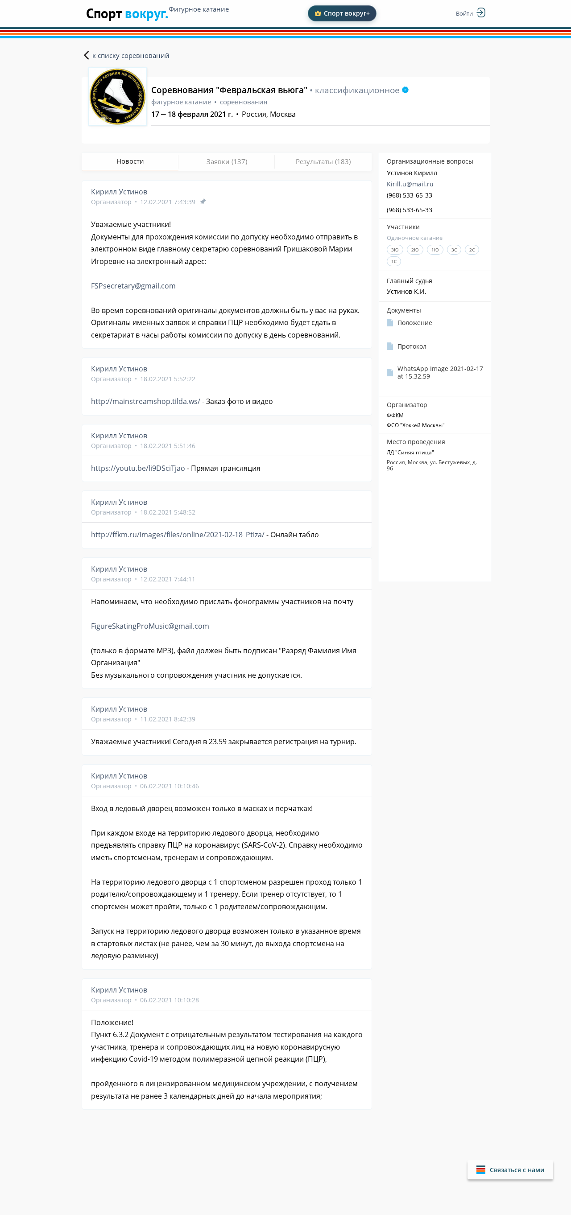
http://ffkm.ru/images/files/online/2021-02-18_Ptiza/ (178, 535)
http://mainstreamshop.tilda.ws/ (145, 401)
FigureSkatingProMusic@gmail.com (150, 626)
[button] (510, 1169)
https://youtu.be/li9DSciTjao (138, 468)
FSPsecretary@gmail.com (133, 286)
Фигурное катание (199, 8)
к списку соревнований (131, 55)
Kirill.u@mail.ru (410, 184)
